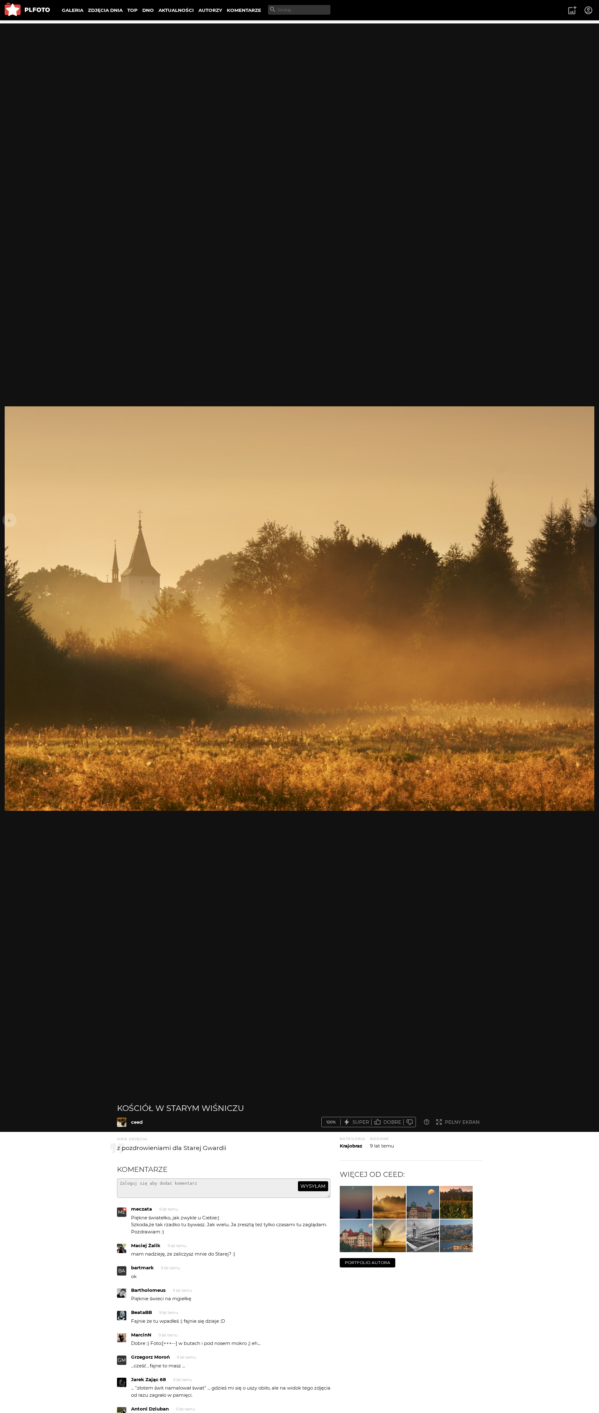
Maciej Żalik (145, 1245)
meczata (141, 1209)
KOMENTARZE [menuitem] (244, 10)
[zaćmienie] (356, 1235)
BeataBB (141, 1312)
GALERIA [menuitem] (72, 10)
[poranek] (389, 1235)
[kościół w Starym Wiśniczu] (121, 1122)
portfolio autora (367, 1262)
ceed (137, 1122)
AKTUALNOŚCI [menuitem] (176, 10)
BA (121, 1271)
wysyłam (312, 1186)
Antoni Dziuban (150, 1409)
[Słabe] (409, 1122)
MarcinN (141, 1335)
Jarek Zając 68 (148, 1379)
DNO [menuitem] (148, 10)
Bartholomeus (148, 1290)
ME (121, 1212)
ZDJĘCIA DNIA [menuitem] (105, 10)
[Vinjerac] (456, 1235)
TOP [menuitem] (132, 10)
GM (122, 1360)
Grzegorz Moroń (150, 1357)
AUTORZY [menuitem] (210, 10)
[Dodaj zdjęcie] (572, 10)
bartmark (142, 1268)
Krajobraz (351, 1146)
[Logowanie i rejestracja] (589, 10)
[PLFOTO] (27, 10)
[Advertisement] (299, 67)
